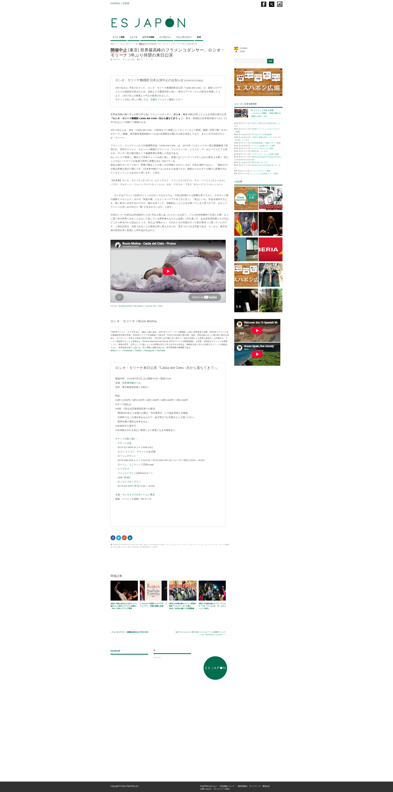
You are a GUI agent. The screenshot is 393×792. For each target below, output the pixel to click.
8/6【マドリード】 (256, 173)
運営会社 (266, 786)
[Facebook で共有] (113, 537)
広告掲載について (227, 786)
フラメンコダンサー (189, 544)
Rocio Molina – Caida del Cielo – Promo (148, 306)
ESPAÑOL (116, 3)
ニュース (133, 37)
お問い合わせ (205, 789)
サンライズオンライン (129, 481)
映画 (199, 37)
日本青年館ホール (131, 382)
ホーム (122, 44)
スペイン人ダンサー (173, 544)
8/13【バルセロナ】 (251, 162)
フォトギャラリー (184, 37)
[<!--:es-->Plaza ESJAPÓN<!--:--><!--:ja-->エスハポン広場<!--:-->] (246, 199)
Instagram (149, 350)
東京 (155, 547)
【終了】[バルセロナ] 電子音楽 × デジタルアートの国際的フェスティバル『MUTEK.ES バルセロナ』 (200, 633)
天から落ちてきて (120, 547)
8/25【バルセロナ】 (253, 134)
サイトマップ (254, 786)
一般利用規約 (241, 786)
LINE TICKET (124, 477)
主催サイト (156, 99)
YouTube (161, 350)
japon (145, 544)
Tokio (162, 544)
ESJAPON (116, 59)
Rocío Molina (154, 544)
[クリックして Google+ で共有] (124, 537)
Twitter (138, 350)
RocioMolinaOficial (125, 306)
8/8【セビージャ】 (252, 170)
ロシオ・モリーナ (204, 544)
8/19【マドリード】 (251, 151)
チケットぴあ (125, 442)
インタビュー (165, 37)
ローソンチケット (127, 455)
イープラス (123, 468)
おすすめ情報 (148, 37)
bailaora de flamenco (121, 544)
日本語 (126, 3)
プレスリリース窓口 (221, 789)
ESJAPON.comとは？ (209, 786)
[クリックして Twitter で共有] (118, 537)
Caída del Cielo (136, 544)
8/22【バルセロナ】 (254, 145)
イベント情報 (119, 37)
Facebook (127, 350)
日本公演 (135, 547)
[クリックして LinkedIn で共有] (130, 537)
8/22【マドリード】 (257, 143)
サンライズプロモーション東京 (138, 494)
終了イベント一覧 (131, 44)
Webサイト (116, 350)
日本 (129, 547)
